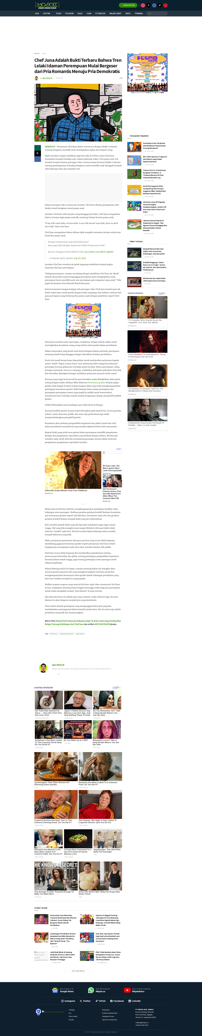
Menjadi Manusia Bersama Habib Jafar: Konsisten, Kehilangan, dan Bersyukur (154, 251)
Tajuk (58, 13)
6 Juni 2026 (147, 284)
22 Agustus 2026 (149, 181)
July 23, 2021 (79, 258)
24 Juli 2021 (59, 78)
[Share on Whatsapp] (37, 148)
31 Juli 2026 (54, 928)
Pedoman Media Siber (109, 1013)
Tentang (71, 1010)
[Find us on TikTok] (160, 5)
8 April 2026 (54, 946)
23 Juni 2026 (147, 273)
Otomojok (100, 13)
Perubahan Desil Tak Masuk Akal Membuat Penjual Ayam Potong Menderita (154, 145)
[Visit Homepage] (47, 5)
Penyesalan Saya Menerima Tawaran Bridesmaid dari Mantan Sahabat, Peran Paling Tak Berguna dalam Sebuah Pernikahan (63, 920)
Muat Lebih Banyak (78, 971)
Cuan (89, 13)
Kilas (80, 13)
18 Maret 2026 (101, 944)
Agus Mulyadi (47, 78)
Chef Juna (53, 634)
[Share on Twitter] (37, 153)
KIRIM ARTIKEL (129, 5)
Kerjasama (106, 1010)
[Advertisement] (101, 34)
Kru (70, 1013)
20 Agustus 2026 (149, 215)
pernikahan (80, 634)
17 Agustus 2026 (149, 165)
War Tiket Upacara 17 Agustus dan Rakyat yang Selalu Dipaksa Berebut (155, 159)
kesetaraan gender (96, 382)
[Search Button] (165, 13)
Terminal (139, 13)
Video (128, 13)
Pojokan (69, 13)
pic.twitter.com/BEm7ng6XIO (99, 251)
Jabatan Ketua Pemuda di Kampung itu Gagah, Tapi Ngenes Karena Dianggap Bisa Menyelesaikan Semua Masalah (155, 225)
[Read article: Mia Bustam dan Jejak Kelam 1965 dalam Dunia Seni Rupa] (134, 282)
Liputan (46, 13)
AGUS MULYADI (101, 624)
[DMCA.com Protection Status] (53, 1012)
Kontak (71, 1020)
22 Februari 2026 (56, 962)
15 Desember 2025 (102, 962)
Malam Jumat (115, 13)
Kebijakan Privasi (108, 1016)
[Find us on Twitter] (148, 5)
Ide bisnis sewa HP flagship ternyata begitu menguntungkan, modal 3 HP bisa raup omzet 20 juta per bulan (154, 207)
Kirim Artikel (73, 1016)
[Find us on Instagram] (143, 5)
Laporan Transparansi (109, 1020)
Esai (37, 13)
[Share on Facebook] (37, 159)
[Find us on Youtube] (165, 5)
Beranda (37, 53)
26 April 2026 (100, 928)
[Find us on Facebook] (154, 5)
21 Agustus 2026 (149, 151)
